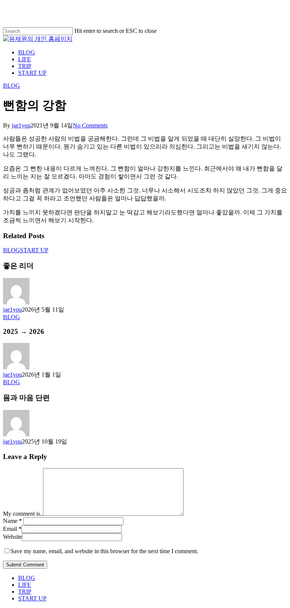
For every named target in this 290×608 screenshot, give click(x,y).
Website (12, 537)
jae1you (21, 125)
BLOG (11, 85)
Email (12, 529)
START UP (34, 250)
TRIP (24, 591)
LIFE (24, 585)
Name (12, 521)
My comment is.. (23, 513)
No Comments (90, 125)
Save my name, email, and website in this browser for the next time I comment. (104, 551)
